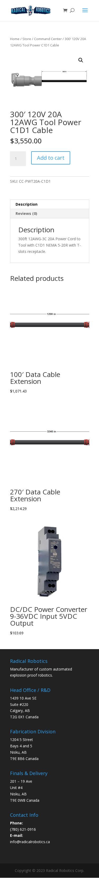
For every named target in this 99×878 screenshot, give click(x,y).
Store (26, 38)
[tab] (49, 204)
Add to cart (50, 157)
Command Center (48, 38)
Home (15, 38)
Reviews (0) (26, 213)
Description (26, 204)
